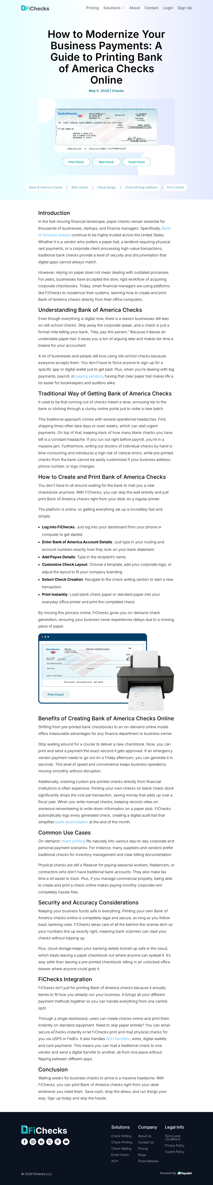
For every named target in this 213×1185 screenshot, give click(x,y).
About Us (144, 1136)
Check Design (106, 187)
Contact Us (146, 1142)
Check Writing (121, 1136)
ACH (114, 1161)
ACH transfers (118, 1038)
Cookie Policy (174, 1152)
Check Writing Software (141, 187)
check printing (73, 841)
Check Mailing (121, 1148)
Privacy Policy (174, 1145)
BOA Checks (80, 187)
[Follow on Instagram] (33, 1141)
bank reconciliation (71, 822)
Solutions (111, 8)
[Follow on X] (49, 1141)
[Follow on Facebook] (24, 1141)
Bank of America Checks (45, 187)
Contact (152, 8)
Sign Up (185, 8)
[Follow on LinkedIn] (41, 1141)
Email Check (120, 1155)
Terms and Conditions (172, 1137)
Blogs (142, 1155)
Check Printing (121, 1142)
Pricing (92, 8)
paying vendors (89, 376)
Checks (118, 91)
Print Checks (175, 187)
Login (168, 8)
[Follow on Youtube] (66, 1141)
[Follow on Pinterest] (57, 1141)
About (134, 8)
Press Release (148, 1161)
